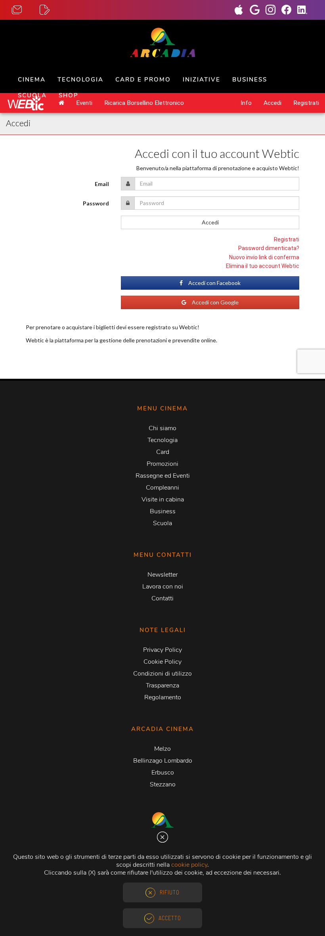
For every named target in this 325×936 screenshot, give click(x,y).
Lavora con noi (162, 586)
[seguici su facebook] (289, 11)
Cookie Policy (162, 661)
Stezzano (163, 784)
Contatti (162, 598)
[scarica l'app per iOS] (242, 11)
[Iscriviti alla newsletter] (53, 10)
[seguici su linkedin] (305, 11)
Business (249, 80)
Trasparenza (162, 685)
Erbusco (162, 772)
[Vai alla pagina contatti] (26, 10)
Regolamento (162, 697)
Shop (68, 95)
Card (162, 452)
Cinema (32, 80)
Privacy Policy (162, 650)
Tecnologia (80, 80)
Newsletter (162, 574)
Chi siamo (162, 428)
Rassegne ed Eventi (163, 475)
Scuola (32, 95)
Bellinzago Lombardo (162, 760)
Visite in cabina (162, 499)
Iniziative (201, 80)
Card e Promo (143, 80)
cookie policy (189, 864)
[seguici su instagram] (273, 11)
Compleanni (162, 487)
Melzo (162, 748)
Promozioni (162, 463)
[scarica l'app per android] (258, 11)
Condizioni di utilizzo (162, 673)
